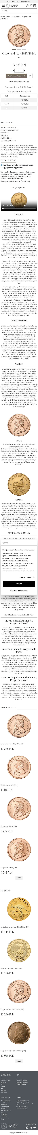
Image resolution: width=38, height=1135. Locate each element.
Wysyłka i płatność (5, 1080)
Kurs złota (3, 1090)
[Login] (27, 5)
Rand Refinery (11, 127)
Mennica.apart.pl (5, 17)
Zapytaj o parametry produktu (12, 168)
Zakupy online (6, 1075)
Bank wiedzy (5, 1098)
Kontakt (3, 1086)
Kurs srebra (4, 1092)
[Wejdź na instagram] (31, 1127)
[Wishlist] (31, 5)
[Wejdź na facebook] (26, 1127)
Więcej (19, 878)
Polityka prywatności (21, 1080)
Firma (18, 1075)
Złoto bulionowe (12, 130)
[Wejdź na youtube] (34, 1127)
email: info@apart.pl (21, 1108)
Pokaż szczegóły (25, 577)
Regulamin (3, 1082)
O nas (18, 1078)
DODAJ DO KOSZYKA (16, 76)
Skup (2, 1088)
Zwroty (2, 1084)
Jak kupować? (4, 1078)
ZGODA (19, 584)
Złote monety (16, 17)
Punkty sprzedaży (21, 1084)
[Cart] (35, 5)
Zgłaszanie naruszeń (22, 1082)
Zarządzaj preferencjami (19, 590)
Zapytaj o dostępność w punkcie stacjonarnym (18, 165)
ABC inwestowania (5, 1100)
